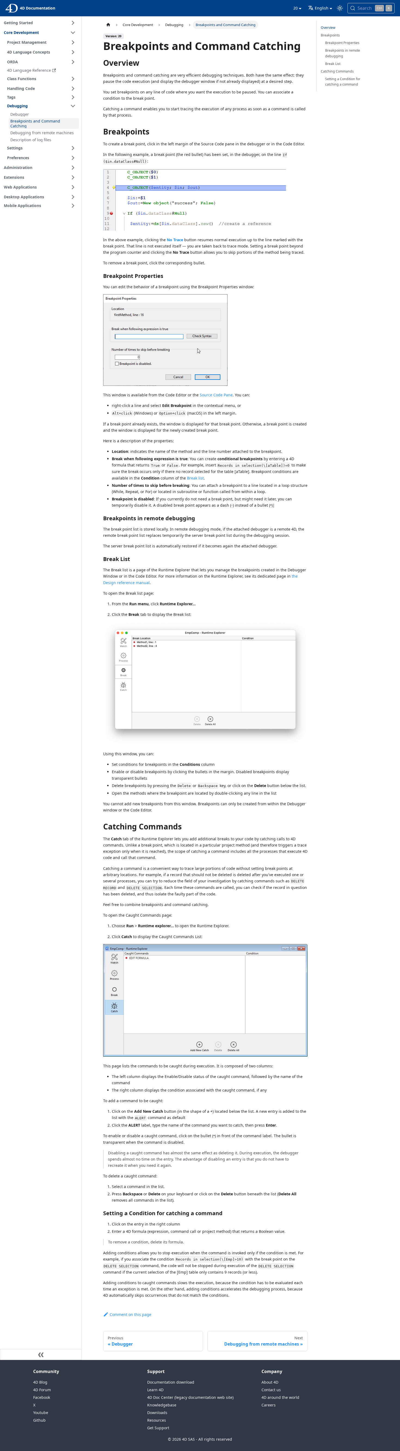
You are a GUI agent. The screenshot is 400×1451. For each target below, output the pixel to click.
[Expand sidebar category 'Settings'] (73, 148)
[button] (42, 97)
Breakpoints (330, 35)
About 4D (269, 1382)
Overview (328, 27)
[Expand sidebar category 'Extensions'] (73, 177)
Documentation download (170, 1382)
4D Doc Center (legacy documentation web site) (190, 1397)
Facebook (41, 1397)
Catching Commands (337, 71)
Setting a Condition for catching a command (342, 82)
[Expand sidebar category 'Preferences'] (73, 157)
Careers (268, 1405)
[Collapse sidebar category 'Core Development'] (73, 32)
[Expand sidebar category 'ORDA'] (73, 62)
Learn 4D (155, 1389)
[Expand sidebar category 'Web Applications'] (73, 187)
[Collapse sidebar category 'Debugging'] (73, 106)
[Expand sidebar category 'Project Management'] (73, 42)
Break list (195, 478)
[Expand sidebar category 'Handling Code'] (73, 88)
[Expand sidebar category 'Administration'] (73, 167)
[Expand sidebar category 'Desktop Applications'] (73, 197)
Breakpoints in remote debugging (342, 53)
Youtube (40, 1412)
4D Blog (40, 1382)
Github (39, 1420)
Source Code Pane (216, 394)
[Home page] (108, 25)
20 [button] (295, 8)
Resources (156, 1420)
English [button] (321, 8)
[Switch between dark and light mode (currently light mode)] (340, 8)
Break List (332, 63)
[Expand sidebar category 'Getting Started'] (73, 22)
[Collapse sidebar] (41, 1354)
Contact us (271, 1389)
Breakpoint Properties (342, 42)
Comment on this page (130, 1314)
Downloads (157, 1412)
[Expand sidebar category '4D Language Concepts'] (73, 52)
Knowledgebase (161, 1405)
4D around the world (280, 1397)
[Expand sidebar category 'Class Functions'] (73, 78)
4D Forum (42, 1389)
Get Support (158, 1427)
